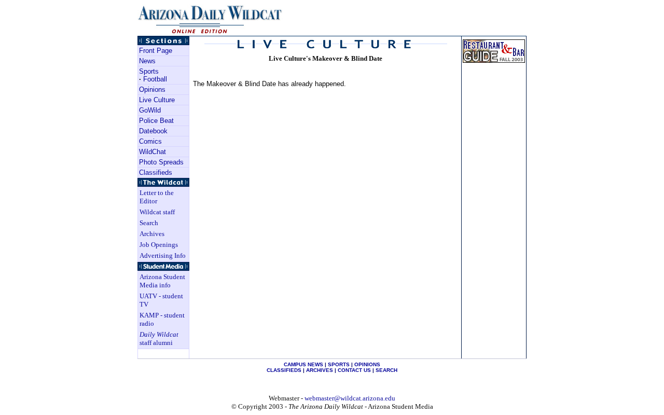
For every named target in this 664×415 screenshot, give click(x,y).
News (147, 61)
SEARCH (386, 370)
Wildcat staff (157, 212)
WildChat (152, 152)
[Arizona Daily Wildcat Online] (210, 33)
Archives (152, 234)
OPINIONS (367, 364)
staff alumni (159, 338)
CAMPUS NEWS (303, 364)
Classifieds (155, 172)
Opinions (152, 89)
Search (149, 223)
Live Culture (157, 100)
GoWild (150, 110)
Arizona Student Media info (162, 281)
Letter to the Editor (157, 197)
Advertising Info (163, 255)
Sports (149, 71)
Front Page (155, 50)
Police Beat (156, 121)
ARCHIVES (319, 370)
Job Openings (159, 244)
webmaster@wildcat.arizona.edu (350, 398)
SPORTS (339, 364)
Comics (150, 141)
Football (155, 79)
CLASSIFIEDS (284, 370)
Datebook (153, 131)
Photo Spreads (161, 162)
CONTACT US (354, 370)
